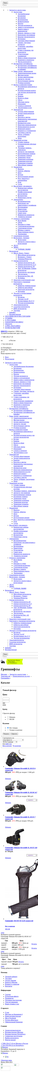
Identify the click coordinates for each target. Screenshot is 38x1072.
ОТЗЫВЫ (8, 318)
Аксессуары (18, 12)
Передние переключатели (27, 125)
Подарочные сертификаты (23, 64)
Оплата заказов (10, 980)
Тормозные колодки (25, 161)
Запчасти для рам (24, 79)
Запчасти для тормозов (26, 152)
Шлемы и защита (24, 230)
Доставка (8, 978)
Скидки (8, 994)
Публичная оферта (11, 996)
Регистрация (9, 359)
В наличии (17, 746)
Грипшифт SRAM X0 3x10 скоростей (19, 921)
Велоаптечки (22, 196)
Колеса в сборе (23, 98)
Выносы (21, 169)
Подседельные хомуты (26, 81)
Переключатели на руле (26, 127)
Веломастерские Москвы (14, 1032)
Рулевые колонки (24, 83)
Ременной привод (24, 129)
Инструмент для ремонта (23, 186)
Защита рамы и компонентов (23, 30)
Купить (34, 944)
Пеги (19, 173)
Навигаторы (22, 209)
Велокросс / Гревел (24, 257)
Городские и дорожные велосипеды (22, 283)
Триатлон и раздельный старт (24, 280)
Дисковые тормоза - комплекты (25, 149)
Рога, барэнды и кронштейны (23, 179)
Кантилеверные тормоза (26, 153)
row (10, 744)
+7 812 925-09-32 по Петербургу (12, 1045)
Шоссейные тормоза (25, 165)
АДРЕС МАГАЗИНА (12, 326)
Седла (20, 184)
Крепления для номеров (26, 35)
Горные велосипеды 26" (26, 263)
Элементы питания (25, 217)
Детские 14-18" (23, 299)
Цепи (20, 138)
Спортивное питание (21, 236)
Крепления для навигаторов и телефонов (27, 204)
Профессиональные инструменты (25, 193)
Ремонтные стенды (24, 197)
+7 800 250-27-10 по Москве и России (14, 1043)
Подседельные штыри (26, 176)
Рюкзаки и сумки (24, 224)
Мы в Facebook (10, 1018)
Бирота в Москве (11, 982)
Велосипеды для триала (26, 272)
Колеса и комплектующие (23, 85)
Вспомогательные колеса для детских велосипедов (27, 91)
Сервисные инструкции (13, 1036)
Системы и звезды (24, 132)
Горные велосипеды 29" (26, 266)
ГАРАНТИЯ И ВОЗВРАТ (14, 322)
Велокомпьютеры (24, 201)
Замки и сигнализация (26, 27)
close (2, 933)
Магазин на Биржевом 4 (13, 1014)
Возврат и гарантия (12, 984)
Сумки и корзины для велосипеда (25, 51)
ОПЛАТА (8, 324)
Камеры (20, 96)
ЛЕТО (16, 245)
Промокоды (9, 998)
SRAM (11, 719)
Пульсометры (22, 211)
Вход (7, 357)
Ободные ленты (23, 102)
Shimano (12, 717)
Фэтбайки (21, 278)
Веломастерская (15, 314)
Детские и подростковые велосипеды (22, 630)
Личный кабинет (11, 976)
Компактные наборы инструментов (25, 189)
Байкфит (12, 312)
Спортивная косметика (26, 226)
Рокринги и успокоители (27, 131)
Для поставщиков (11, 1002)
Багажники (22, 18)
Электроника (18, 199)
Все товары (13, 728)
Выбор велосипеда (12, 1038)
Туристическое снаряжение (23, 55)
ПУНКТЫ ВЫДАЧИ (12, 328)
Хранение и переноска (26, 60)
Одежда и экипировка (21, 219)
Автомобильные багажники (24, 15)
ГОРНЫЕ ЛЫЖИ (24, 249)
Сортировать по (8, 738)
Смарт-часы (22, 213)
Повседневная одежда (26, 232)
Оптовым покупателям (13, 1000)
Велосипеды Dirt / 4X (25, 276)
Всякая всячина (23, 21)
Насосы (20, 23)
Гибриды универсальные (27, 286)
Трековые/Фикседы (25, 259)
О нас (7, 1012)
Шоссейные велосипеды (26, 255)
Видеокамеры (23, 207)
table (7, 744)
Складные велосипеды (22, 307)
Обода (20, 100)
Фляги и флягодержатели (27, 58)
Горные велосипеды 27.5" (27, 264)
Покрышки (22, 104)
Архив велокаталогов (13, 1030)
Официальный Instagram (14, 1022)
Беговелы (21, 297)
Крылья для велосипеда (26, 37)
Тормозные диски (24, 157)
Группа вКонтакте (11, 1020)
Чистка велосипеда (24, 62)
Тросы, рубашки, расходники (24, 135)
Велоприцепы (23, 20)
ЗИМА (16, 247)
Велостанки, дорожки (21, 238)
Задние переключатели (26, 113)
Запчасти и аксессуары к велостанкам (26, 242)
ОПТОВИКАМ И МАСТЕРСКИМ (17, 316)
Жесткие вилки (23, 75)
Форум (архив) (10, 1040)
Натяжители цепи (24, 123)
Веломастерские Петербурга (15, 1034)
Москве (6, 340)
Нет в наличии (10, 926)
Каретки (21, 115)
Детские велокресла (25, 25)
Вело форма (22, 220)
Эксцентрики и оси (25, 108)
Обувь (20, 222)
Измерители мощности (26, 215)
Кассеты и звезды (24, 117)
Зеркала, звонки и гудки (26, 33)
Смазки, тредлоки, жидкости (24, 43)
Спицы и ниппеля (24, 106)
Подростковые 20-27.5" (26, 301)
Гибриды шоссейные (25, 287)
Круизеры (21, 291)
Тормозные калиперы (25, 159)
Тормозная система (20, 140)
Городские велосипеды (26, 289)
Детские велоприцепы (26, 303)
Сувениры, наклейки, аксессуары (25, 47)
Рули (19, 182)
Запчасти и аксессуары (17, 10)
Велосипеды (13, 251)
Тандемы (17, 310)
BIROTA (4, 331)
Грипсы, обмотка (24, 171)
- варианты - (30, 800)
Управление (18, 167)
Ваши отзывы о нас (12, 1004)
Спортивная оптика (25, 228)
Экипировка (22, 234)
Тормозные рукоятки (25, 163)
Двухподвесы (22, 274)
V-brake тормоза (23, 142)
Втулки (20, 94)
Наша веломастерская (13, 1016)
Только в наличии (15, 730)
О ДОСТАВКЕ (10, 320)
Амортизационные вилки (27, 73)
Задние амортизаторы (25, 77)
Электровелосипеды (21, 305)
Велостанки (22, 240)
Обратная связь (6, 1060)
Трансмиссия (18, 109)
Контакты (8, 986)
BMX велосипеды (20, 308)
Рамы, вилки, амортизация (23, 71)
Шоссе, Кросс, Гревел (21, 253)
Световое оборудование (26, 41)
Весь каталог (7, 746)
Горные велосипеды (21, 261)
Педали (20, 175)
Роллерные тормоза (25, 155)
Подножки (21, 39)
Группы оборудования (26, 111)
